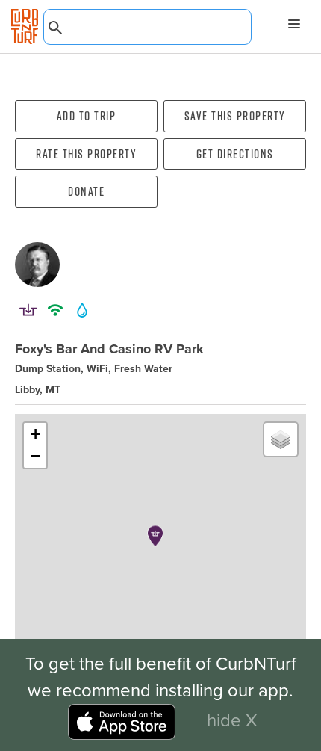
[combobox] (147, 27)
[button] (155, 536)
